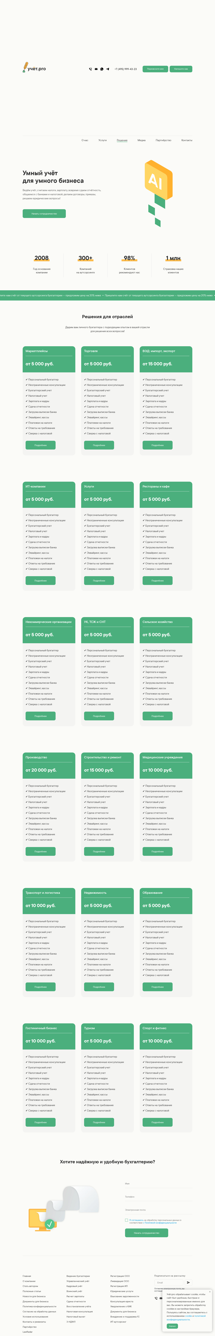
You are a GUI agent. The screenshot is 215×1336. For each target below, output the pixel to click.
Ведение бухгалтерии (78, 1275)
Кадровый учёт (74, 1286)
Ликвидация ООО (119, 1281)
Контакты (187, 140)
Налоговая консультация (80, 1311)
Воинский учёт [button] (74, 1291)
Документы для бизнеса (35, 1301)
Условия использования (35, 1316)
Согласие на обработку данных (39, 1311)
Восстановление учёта (79, 1306)
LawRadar (27, 1331)
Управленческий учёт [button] (78, 1281)
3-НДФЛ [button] (71, 1321)
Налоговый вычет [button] (76, 1316)
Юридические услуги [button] (121, 1291)
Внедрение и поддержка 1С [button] (125, 1316)
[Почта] (96, 69)
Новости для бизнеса (34, 1296)
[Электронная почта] (161, 1298)
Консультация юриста (121, 1301)
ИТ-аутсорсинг (118, 1321)
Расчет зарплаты (75, 1296)
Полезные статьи (32, 1291)
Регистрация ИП (119, 1286)
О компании (29, 1281)
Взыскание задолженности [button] (124, 1296)
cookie (188, 1315)
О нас (85, 140)
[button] (155, 69)
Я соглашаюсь (136, 1220)
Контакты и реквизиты (34, 1321)
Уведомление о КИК (121, 1306)
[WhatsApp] (102, 69)
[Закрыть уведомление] (209, 1291)
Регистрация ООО (120, 1275)
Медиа (142, 140)
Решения (122, 140)
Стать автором (30, 1286)
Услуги (103, 140)
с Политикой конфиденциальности (160, 1222)
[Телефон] (90, 69)
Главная (27, 1275)
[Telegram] (107, 69)
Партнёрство (163, 140)
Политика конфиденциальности (39, 1306)
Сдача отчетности (76, 1301)
